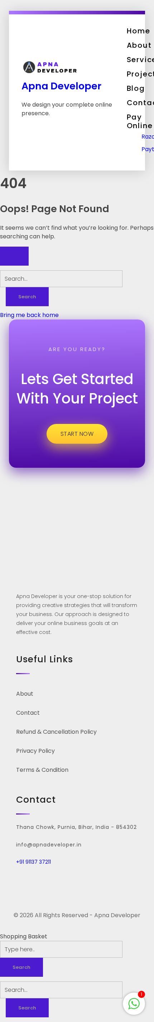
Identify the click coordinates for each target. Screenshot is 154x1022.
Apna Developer (61, 86)
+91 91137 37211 (33, 861)
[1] (134, 1003)
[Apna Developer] (70, 67)
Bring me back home (29, 315)
